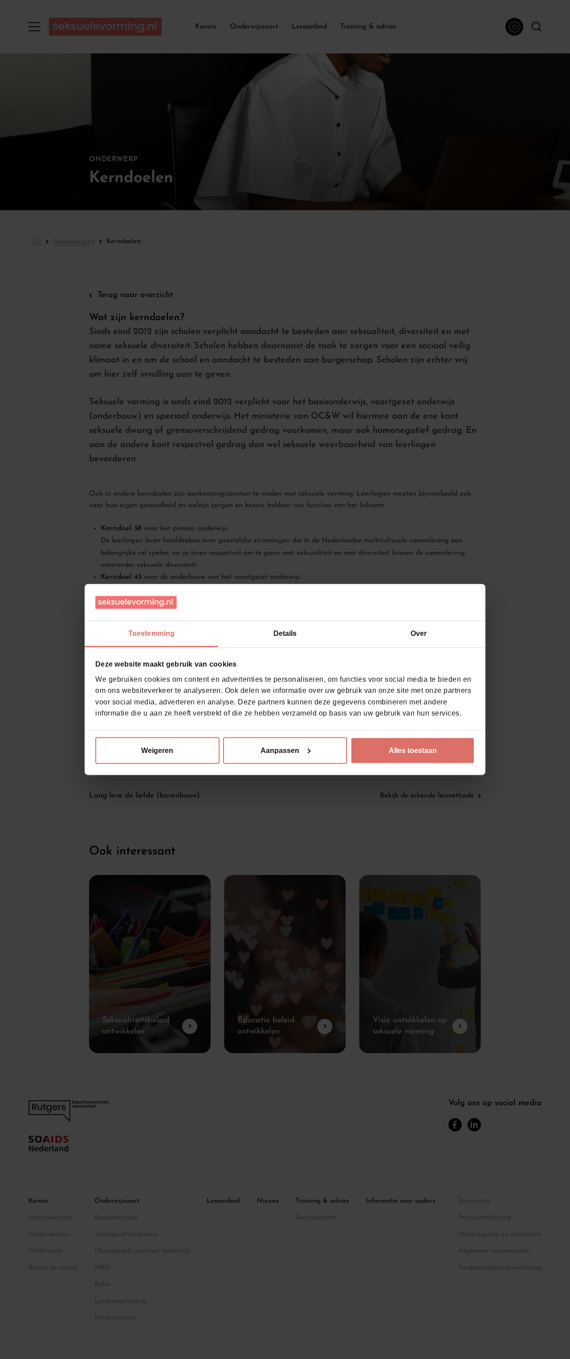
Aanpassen (280, 750)
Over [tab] (419, 633)
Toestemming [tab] (151, 633)
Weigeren (157, 750)
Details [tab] (285, 633)
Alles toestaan (413, 750)
